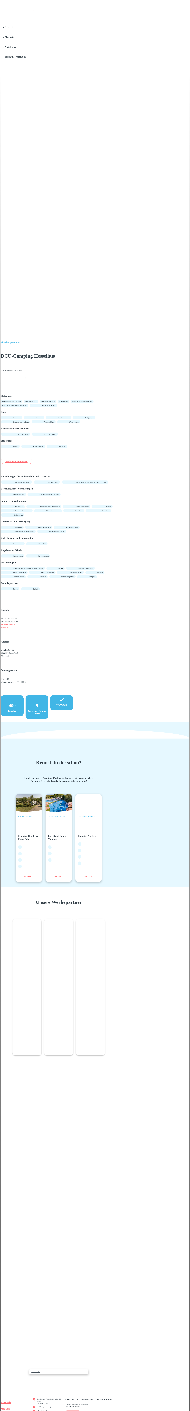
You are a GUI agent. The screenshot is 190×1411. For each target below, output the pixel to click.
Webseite (4, 627)
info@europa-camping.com (45, 1407)
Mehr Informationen (16, 461)
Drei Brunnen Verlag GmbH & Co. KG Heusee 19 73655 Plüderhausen (49, 1401)
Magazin (5, 1408)
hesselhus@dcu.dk (8, 624)
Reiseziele (6, 1402)
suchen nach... (35, 1372)
